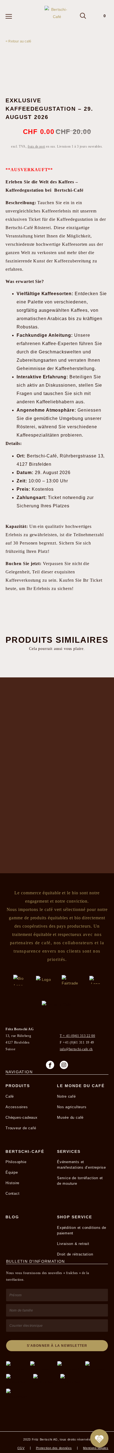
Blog (12, 1217)
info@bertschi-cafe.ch (76, 1049)
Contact (12, 1193)
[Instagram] (64, 1065)
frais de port (36, 146)
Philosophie (16, 1162)
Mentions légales (95, 1448)
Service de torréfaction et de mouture (80, 1181)
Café (10, 1096)
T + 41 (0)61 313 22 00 (77, 1036)
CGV (21, 1448)
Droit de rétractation (75, 1254)
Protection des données (54, 1448)
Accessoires (17, 1107)
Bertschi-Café (25, 1151)
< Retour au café (18, 41)
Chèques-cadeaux (22, 1117)
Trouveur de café (21, 1128)
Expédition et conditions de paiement (81, 1230)
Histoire (12, 1183)
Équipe (12, 1172)
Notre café (66, 1096)
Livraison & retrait (73, 1244)
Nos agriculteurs (71, 1107)
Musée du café (70, 1117)
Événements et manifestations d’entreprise (81, 1165)
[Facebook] (50, 1065)
